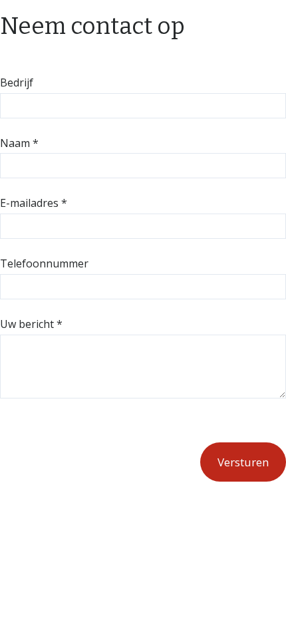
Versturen (243, 462)
